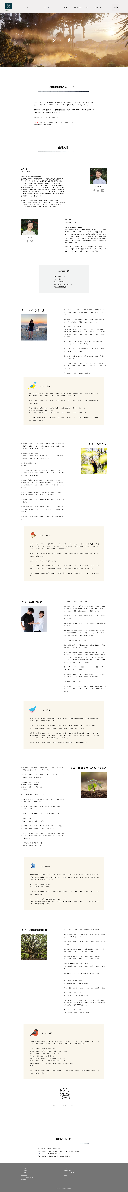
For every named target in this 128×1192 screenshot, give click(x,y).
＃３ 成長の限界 (59, 281)
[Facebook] (94, 190)
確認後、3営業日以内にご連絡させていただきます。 (56, 1156)
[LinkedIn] (102, 190)
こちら (59, 122)
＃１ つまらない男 (59, 276)
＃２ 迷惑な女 (58, 279)
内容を (40, 1156)
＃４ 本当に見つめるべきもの (63, 284)
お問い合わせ (68, 1170)
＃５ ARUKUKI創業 (60, 287)
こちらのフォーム (43, 1153)
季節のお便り (42, 122)
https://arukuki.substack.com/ (42, 124)
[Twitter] (98, 190)
